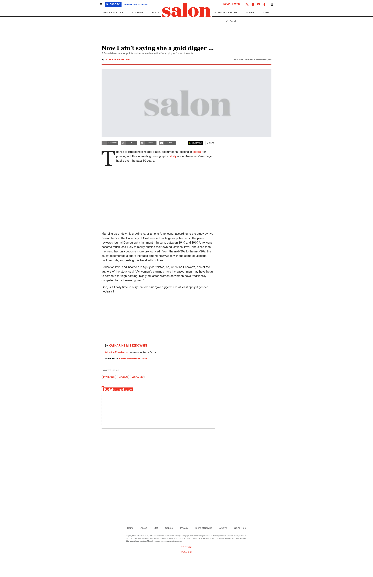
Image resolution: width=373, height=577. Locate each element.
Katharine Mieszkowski (117, 60)
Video (266, 13)
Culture (137, 13)
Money (250, 13)
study (172, 156)
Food (155, 13)
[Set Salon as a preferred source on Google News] (195, 143)
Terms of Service (203, 528)
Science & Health (225, 13)
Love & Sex (137, 377)
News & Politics (113, 13)
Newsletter (231, 4)
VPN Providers (186, 547)
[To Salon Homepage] (186, 10)
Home (130, 528)
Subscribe (113, 4)
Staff (156, 528)
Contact (169, 528)
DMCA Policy (186, 552)
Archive (223, 528)
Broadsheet (109, 377)
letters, (197, 152)
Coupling (123, 377)
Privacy (184, 528)
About (143, 528)
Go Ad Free (240, 528)
